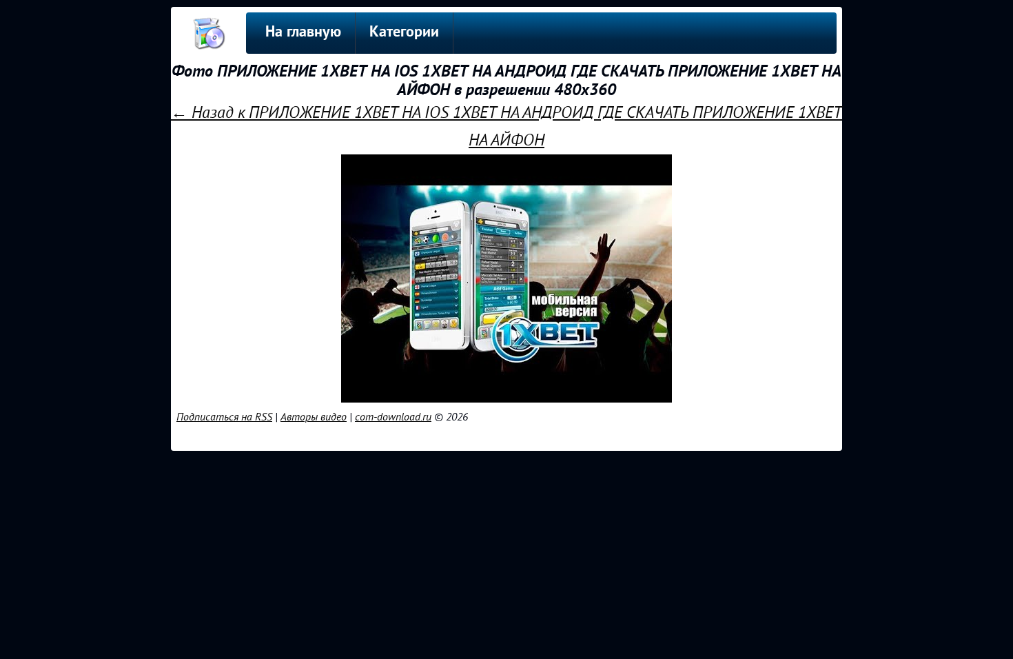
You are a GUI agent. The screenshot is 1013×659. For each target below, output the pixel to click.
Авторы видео (313, 417)
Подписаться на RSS (224, 417)
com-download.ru (393, 417)
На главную (303, 32)
